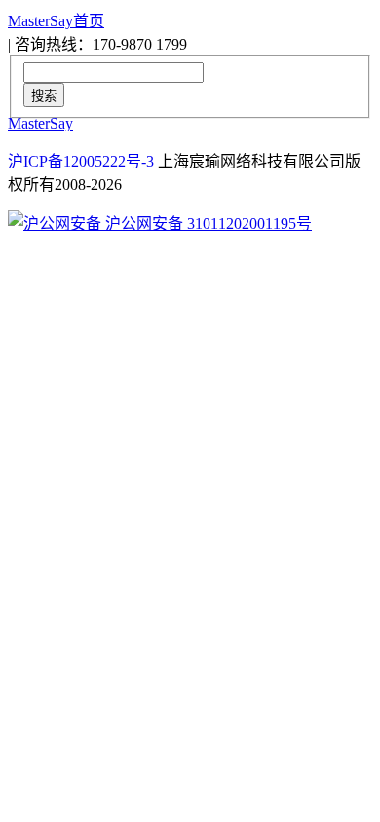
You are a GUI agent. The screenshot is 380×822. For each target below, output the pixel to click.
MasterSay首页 (56, 21)
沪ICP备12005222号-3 (81, 161)
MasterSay (40, 123)
